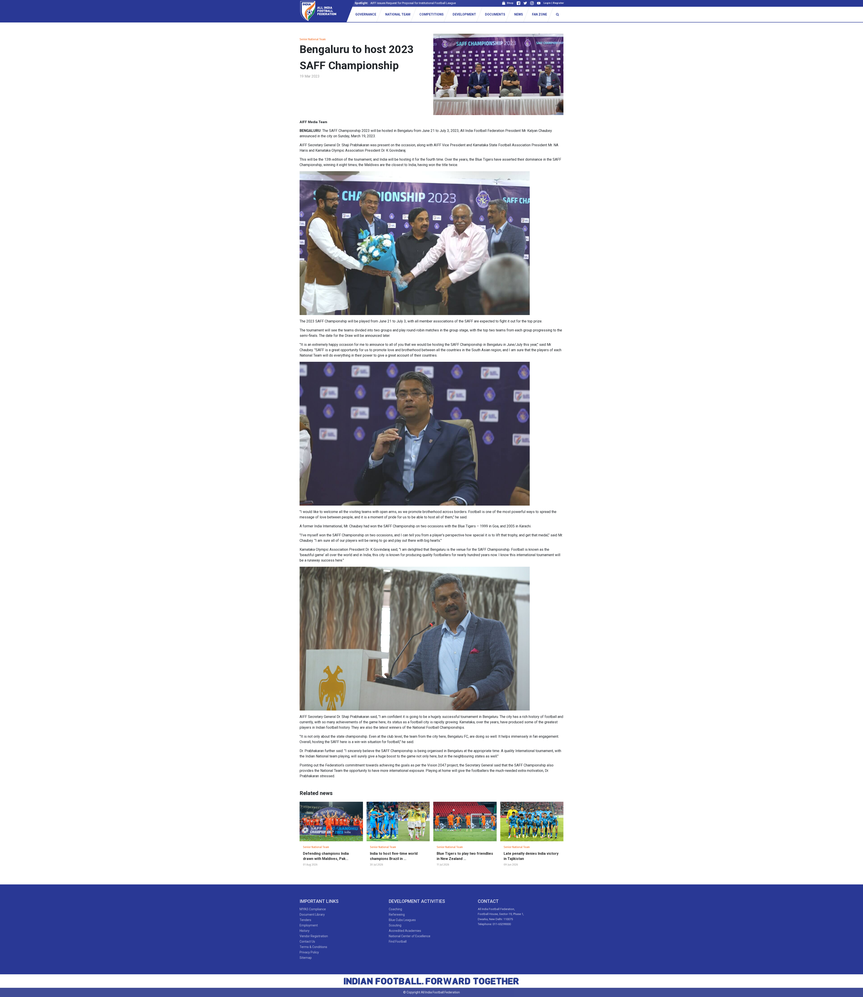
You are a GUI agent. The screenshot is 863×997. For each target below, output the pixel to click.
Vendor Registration (314, 936)
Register (558, 3)
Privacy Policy (309, 952)
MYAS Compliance (313, 909)
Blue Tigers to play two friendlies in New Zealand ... (465, 856)
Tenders (305, 920)
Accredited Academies (405, 931)
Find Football (398, 941)
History (304, 931)
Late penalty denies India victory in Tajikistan (531, 856)
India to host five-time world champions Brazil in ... (394, 856)
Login (547, 3)
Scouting (395, 925)
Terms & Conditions (313, 947)
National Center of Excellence (409, 936)
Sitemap (306, 957)
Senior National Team (313, 39)
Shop (509, 3)
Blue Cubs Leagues (402, 920)
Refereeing (397, 914)
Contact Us (307, 941)
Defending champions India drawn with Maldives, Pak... (326, 856)
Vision (374, 3)
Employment (309, 925)
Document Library (312, 914)
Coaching (395, 909)
